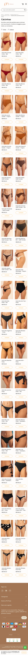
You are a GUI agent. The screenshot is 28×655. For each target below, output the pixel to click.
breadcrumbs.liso (14, 14)
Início (2, 14)
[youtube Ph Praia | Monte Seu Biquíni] (6, 591)
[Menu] (26, 4)
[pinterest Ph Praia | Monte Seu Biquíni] (10, 591)
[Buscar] (24, 10)
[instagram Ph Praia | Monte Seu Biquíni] (2, 591)
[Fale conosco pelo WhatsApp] (25, 647)
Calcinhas (7, 14)
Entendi (24, 652)
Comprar (7, 59)
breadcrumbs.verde (5, 15)
